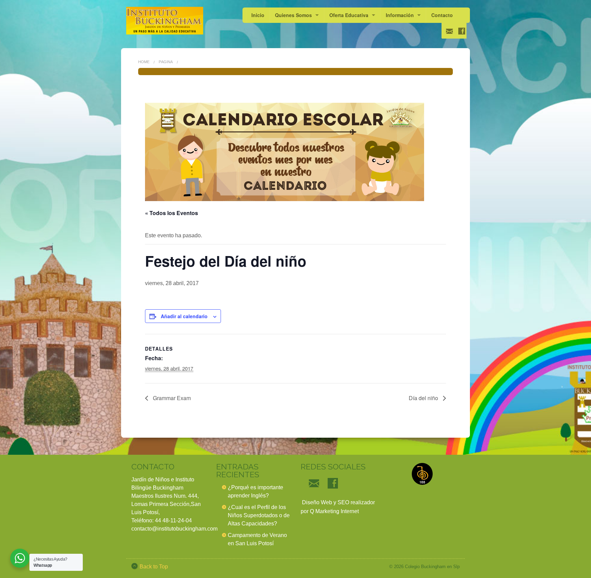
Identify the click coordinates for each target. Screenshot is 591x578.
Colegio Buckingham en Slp (432, 566)
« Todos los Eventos (171, 213)
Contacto (442, 15)
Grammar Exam (171, 398)
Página (166, 62)
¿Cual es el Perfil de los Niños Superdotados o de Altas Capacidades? (259, 515)
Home (143, 62)
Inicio (257, 15)
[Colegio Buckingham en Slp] (164, 20)
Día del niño (424, 398)
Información (400, 15)
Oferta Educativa (348, 15)
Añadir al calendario (184, 316)
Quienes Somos (293, 15)
